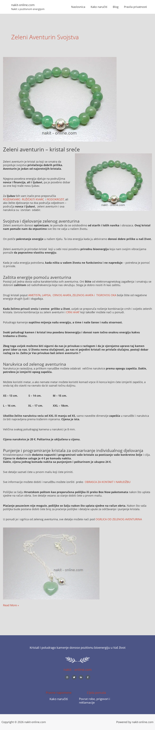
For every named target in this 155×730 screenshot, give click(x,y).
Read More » (11, 605)
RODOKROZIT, (55, 199)
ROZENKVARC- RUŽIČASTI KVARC (23, 199)
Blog (116, 7)
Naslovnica (78, 7)
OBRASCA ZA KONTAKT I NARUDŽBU (107, 482)
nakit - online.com (78, 669)
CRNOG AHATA (62, 295)
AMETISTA (34, 295)
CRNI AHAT (73, 312)
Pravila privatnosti (135, 7)
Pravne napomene (58, 693)
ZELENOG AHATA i (84, 295)
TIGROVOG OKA (106, 295)
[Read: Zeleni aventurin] (60, 99)
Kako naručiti (99, 7)
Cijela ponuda (96, 693)
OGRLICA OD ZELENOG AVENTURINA (119, 519)
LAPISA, (47, 295)
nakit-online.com (23, 5)
